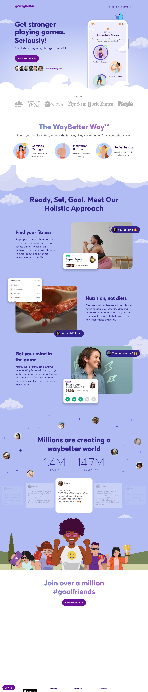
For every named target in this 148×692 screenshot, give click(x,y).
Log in (130, 6)
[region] (74, 495)
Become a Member (27, 58)
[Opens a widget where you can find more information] (8, 688)
